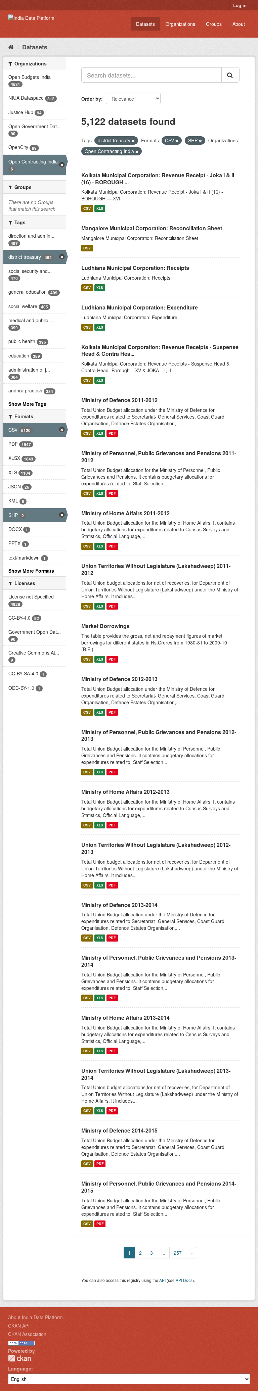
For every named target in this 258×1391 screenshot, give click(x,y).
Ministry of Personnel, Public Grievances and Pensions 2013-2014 (158, 961)
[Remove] (133, 140)
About (238, 23)
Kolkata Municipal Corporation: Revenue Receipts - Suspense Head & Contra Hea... (160, 350)
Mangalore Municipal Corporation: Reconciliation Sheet (151, 228)
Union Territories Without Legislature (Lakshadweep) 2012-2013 (155, 848)
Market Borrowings (105, 626)
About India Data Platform (35, 1317)
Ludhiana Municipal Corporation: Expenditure (139, 307)
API (162, 1280)
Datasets (145, 23)
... (163, 1252)
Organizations (180, 23)
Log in (240, 5)
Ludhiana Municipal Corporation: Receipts (135, 268)
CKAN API (19, 1325)
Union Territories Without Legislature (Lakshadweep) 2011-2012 (155, 569)
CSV (87, 208)
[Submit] (230, 75)
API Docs (184, 1280)
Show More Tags (27, 403)
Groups (214, 23)
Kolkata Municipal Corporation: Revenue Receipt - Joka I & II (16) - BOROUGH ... (157, 178)
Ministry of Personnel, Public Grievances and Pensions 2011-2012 (158, 456)
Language (19, 1368)
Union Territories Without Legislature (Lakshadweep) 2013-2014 (155, 1074)
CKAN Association (27, 1334)
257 (178, 1252)
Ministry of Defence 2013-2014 (119, 905)
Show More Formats (31, 570)
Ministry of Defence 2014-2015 (119, 1130)
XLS (99, 208)
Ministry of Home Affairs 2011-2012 (125, 513)
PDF (112, 433)
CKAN (19, 1358)
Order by (91, 98)
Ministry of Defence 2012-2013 (119, 679)
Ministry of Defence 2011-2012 (119, 400)
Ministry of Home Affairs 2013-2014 (125, 1017)
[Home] (11, 46)
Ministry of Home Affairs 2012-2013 (125, 792)
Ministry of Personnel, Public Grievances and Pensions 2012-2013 (158, 735)
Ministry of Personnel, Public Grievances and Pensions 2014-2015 (158, 1187)
